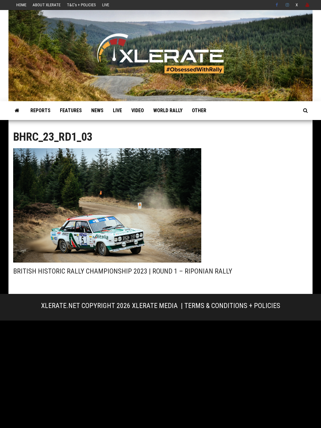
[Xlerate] (17, 110)
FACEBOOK (277, 5)
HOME (21, 5)
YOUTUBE (308, 5)
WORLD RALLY (167, 110)
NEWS (97, 110)
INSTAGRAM (287, 5)
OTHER (199, 110)
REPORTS (40, 110)
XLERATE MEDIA (155, 306)
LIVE (105, 5)
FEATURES (71, 110)
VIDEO (137, 110)
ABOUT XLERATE (47, 5)
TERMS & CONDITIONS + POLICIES (232, 306)
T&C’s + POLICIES (81, 5)
